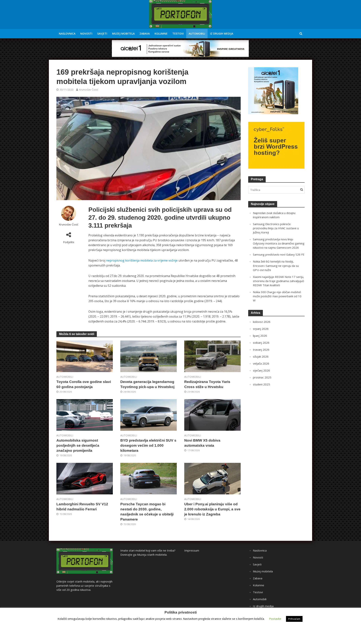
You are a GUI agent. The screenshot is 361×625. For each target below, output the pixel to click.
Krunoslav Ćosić (88, 89)
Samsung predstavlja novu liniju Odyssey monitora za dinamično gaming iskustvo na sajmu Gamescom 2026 (278, 243)
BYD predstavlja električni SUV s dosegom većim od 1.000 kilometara (148, 445)
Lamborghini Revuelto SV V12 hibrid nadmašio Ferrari (82, 506)
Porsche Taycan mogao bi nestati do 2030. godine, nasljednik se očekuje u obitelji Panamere (147, 511)
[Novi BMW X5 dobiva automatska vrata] (212, 414)
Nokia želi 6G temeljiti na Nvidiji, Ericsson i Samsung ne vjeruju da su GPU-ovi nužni (276, 266)
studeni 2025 (261, 384)
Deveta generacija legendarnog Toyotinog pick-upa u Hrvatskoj (147, 384)
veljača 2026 (261, 363)
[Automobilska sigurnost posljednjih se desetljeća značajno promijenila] (84, 414)
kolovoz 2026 (261, 322)
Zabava (145, 33)
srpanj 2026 (260, 329)
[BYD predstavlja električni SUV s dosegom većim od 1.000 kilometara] (148, 414)
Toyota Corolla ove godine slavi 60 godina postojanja (83, 384)
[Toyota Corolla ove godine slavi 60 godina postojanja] (84, 356)
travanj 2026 (261, 349)
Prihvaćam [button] (294, 618)
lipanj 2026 (260, 335)
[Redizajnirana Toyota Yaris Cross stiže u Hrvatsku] (212, 356)
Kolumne (161, 33)
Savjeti (102, 33)
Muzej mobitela (123, 33)
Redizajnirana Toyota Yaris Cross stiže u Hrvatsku (207, 384)
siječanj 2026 (261, 370)
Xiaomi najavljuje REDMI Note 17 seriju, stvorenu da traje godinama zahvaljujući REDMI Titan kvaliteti (278, 281)
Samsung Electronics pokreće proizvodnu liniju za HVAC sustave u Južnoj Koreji (276, 228)
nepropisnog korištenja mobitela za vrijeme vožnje (142, 260)
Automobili (197, 33)
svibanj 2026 (261, 342)
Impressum (191, 550)
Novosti (86, 33)
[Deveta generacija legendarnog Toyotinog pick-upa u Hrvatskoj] (148, 356)
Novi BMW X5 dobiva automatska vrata (202, 442)
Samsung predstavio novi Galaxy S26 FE (278, 254)
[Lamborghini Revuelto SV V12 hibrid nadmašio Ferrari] (84, 478)
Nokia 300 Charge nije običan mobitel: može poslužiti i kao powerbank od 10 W (277, 296)
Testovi (178, 33)
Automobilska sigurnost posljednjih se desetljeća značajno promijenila (77, 445)
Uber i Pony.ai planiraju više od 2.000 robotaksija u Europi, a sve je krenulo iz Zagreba (212, 509)
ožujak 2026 (260, 356)
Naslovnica (67, 33)
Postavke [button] (275, 618)
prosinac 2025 (262, 377)
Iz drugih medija (221, 33)
